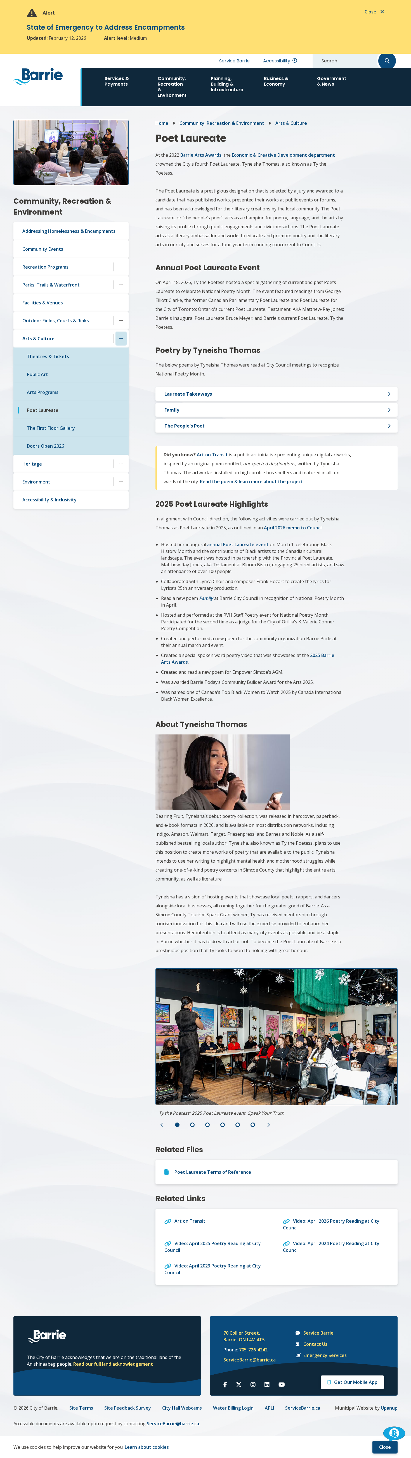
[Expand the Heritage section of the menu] (121, 464)
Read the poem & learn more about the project (251, 481)
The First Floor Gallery (51, 428)
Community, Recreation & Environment (172, 86)
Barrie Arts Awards (200, 155)
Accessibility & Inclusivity (49, 500)
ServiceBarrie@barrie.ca (245, 1360)
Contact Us (315, 1344)
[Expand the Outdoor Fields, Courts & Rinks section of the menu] (121, 321)
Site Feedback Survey (127, 1408)
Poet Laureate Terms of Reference (212, 1172)
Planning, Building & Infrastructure (227, 84)
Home (161, 123)
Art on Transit (212, 455)
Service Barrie (234, 61)
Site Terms (81, 1408)
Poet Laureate (42, 410)
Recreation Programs (45, 267)
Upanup (389, 1408)
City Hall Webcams (182, 1408)
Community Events (42, 249)
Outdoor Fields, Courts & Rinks (55, 321)
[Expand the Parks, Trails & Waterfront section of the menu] (121, 285)
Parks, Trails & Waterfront (51, 285)
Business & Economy (276, 81)
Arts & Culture (38, 338)
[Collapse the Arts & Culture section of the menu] (121, 339)
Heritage (32, 464)
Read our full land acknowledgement (113, 1364)
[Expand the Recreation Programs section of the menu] (121, 267)
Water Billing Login (233, 1408)
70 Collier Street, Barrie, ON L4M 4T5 (244, 1336)
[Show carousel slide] (177, 1125)
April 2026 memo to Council (293, 528)
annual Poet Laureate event (238, 544)
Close (385, 1447)
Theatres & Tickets (48, 356)
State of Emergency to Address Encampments (106, 27)
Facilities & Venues (42, 303)
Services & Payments (117, 81)
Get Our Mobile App (355, 1382)
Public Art (37, 374)
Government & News (331, 81)
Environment (36, 482)
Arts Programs (42, 392)
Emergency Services (325, 1355)
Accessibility (276, 61)
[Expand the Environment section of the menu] (121, 482)
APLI (269, 1408)
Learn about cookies (147, 1447)
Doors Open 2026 (45, 446)
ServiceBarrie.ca (302, 1408)
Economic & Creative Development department (283, 155)
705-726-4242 (253, 1350)
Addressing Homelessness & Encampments (68, 231)
